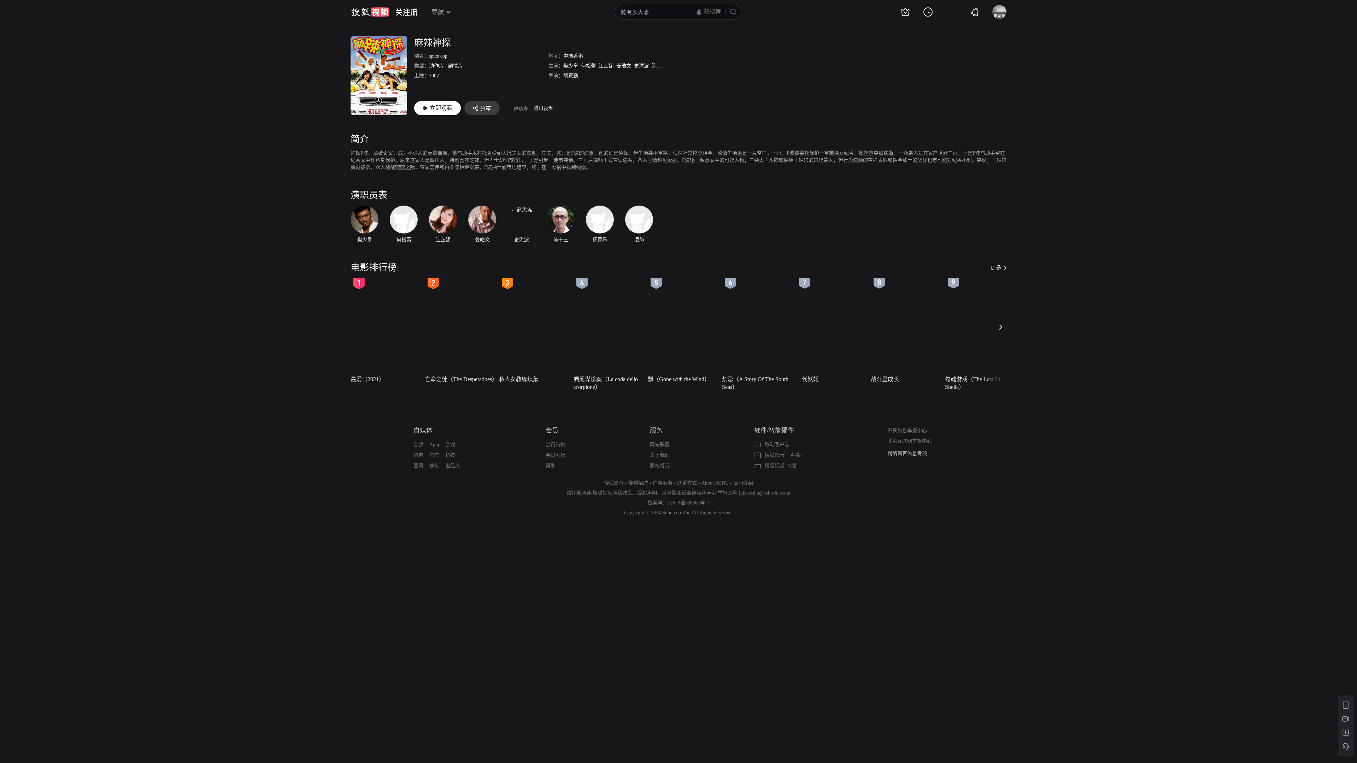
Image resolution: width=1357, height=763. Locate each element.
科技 (450, 455)
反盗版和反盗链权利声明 (689, 493)
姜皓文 (623, 66)
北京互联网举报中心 (909, 441)
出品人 (452, 465)
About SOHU (715, 483)
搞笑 (434, 465)
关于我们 (660, 455)
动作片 (436, 66)
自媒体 (423, 430)
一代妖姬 (807, 379)
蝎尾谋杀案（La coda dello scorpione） (606, 383)
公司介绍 (743, 483)
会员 (552, 430)
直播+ (796, 455)
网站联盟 (660, 444)
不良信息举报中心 (907, 430)
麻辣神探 (432, 43)
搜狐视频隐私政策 (612, 493)
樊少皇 (570, 66)
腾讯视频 (543, 108)
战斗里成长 (885, 379)
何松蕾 (588, 66)
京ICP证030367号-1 (688, 502)
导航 (437, 12)
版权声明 (647, 493)
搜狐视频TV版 (780, 465)
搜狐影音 (775, 455)
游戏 (450, 444)
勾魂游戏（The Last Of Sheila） (972, 383)
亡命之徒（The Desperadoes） (460, 379)
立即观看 (441, 108)
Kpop (434, 444)
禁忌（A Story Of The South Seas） (755, 383)
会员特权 (555, 444)
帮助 (551, 465)
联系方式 (687, 483)
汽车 (434, 455)
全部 (418, 444)
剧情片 (455, 66)
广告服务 (662, 483)
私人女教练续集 (519, 379)
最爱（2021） (367, 379)
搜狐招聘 (638, 483)
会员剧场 (555, 455)
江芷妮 (606, 66)
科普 (418, 455)
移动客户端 (777, 444)
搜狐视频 (370, 12)
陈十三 (659, 66)
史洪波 (641, 66)
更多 (995, 268)
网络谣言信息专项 (907, 453)
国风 (418, 465)
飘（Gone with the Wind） (679, 379)
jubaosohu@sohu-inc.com (765, 493)
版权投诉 (660, 465)
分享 (485, 109)
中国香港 (573, 56)
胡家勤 (570, 75)
